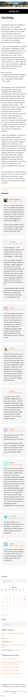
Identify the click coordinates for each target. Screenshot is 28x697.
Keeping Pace (14, 11)
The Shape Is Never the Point (9, 667)
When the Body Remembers (9, 658)
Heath (10, 242)
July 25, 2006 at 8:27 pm (15, 309)
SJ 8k (7, 638)
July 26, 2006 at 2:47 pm (15, 431)
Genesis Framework (8, 686)
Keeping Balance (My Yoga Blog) (11, 655)
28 (21, 606)
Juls (10, 307)
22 (24, 603)
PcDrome (13, 694)
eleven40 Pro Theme (19, 684)
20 (17, 603)
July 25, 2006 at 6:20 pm (15, 243)
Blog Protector (20, 691)
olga (10, 391)
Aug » (6, 615)
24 (7, 606)
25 (10, 606)
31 (7, 609)
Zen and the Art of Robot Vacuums (11, 673)
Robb (10, 429)
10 (7, 599)
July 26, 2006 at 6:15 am (15, 350)
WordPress (18, 686)
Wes (10, 348)
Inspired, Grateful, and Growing (10, 670)
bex (10, 543)
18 (10, 603)
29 (24, 606)
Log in (24, 686)
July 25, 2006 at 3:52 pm (15, 201)
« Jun (2, 615)
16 (3, 603)
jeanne (11, 516)
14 (21, 599)
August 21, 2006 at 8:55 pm (16, 545)
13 (17, 599)
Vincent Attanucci (6, 633)
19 (14, 603)
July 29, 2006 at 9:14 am (15, 518)
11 (10, 599)
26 (14, 606)
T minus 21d (17, 650)
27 (17, 606)
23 (3, 606)
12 (13, 599)
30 (3, 609)
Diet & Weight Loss (14, 188)
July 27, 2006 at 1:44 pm (15, 464)
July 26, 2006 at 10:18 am (15, 392)
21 (21, 603)
